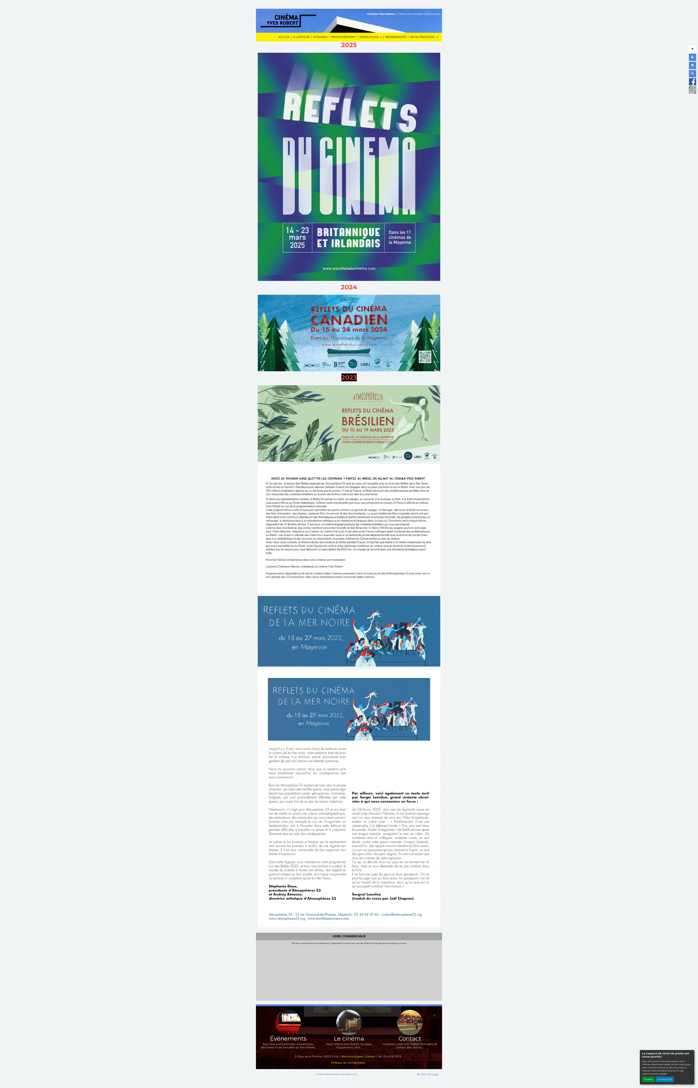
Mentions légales (352, 1056)
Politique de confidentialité (348, 1062)
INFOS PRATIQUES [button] (423, 37)
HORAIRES (320, 37)
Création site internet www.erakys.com (336, 1074)
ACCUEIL (284, 37)
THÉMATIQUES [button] (369, 37)
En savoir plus (665, 1079)
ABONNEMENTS (396, 37)
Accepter (648, 1079)
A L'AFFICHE (301, 37)
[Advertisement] (349, 971)
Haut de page (429, 1074)
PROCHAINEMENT (343, 37)
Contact (370, 1056)
